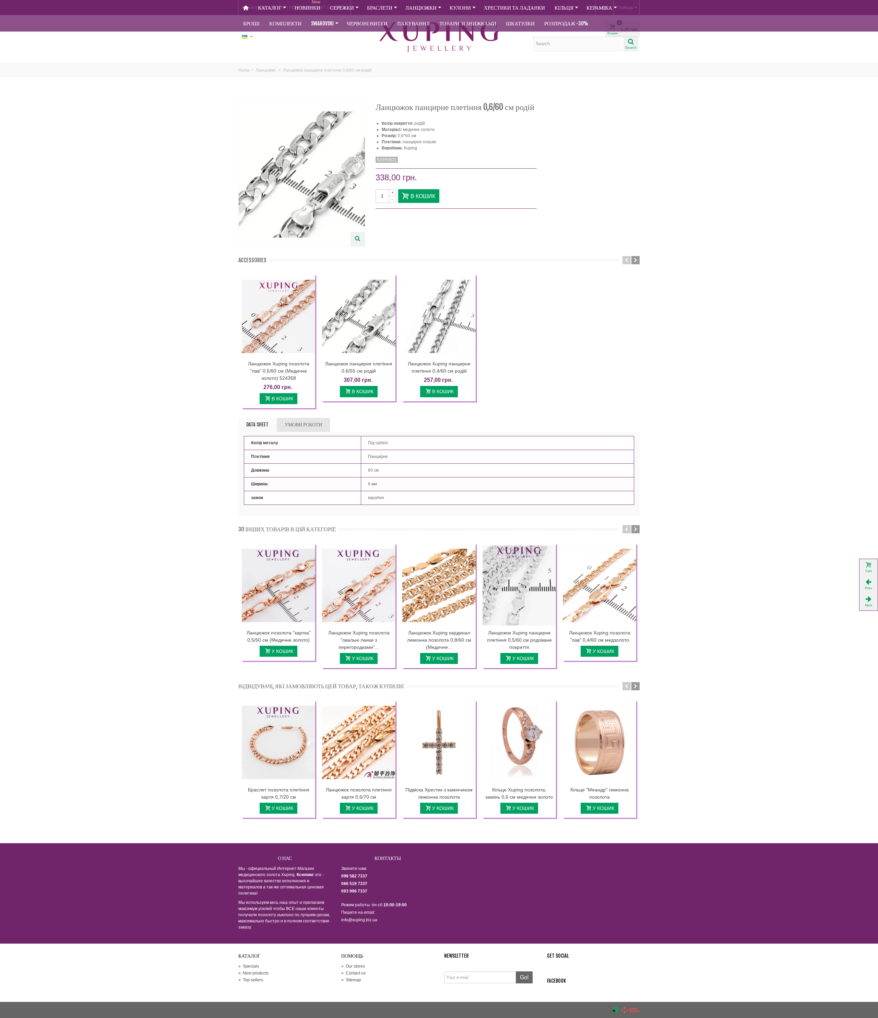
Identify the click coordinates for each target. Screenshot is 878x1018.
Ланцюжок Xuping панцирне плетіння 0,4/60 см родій (439, 367)
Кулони (460, 7)
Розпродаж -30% (566, 23)
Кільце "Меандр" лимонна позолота (599, 793)
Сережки (342, 7)
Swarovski (322, 23)
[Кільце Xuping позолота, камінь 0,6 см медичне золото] (519, 742)
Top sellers (250, 980)
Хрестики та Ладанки (514, 7)
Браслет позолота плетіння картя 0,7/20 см (278, 793)
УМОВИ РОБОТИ (303, 424)
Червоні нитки (367, 23)
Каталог (270, 7)
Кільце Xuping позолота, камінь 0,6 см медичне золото (519, 793)
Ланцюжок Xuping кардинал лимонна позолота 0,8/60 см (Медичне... (439, 640)
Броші (251, 23)
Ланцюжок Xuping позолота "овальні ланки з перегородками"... (359, 640)
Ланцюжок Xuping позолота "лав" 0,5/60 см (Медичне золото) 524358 (278, 371)
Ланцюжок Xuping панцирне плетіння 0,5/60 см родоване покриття (519, 640)
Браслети (379, 7)
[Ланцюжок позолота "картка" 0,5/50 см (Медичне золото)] (278, 585)
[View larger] (358, 239)
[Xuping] (439, 37)
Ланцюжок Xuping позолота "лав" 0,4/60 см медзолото (599, 636)
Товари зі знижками (467, 23)
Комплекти (285, 23)
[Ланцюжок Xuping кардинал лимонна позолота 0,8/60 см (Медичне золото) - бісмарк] (439, 585)
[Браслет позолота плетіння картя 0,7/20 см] (278, 742)
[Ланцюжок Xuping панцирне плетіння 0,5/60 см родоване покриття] (519, 585)
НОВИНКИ (307, 5)
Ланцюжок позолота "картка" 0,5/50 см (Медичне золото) (279, 636)
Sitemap (351, 980)
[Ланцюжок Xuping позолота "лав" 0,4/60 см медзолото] (599, 585)
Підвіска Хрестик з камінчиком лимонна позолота (439, 793)
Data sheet (257, 424)
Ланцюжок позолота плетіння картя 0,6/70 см (359, 793)
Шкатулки (520, 23)
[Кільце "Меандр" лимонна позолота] (599, 742)
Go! (524, 977)
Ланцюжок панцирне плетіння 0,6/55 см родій (358, 367)
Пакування (413, 23)
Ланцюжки (421, 7)
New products (253, 973)
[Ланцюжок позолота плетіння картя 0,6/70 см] (358, 742)
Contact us (353, 973)
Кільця (564, 7)
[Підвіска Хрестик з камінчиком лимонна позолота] (439, 742)
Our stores (353, 966)
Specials (248, 966)
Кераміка (599, 7)
